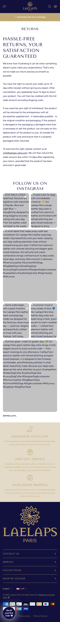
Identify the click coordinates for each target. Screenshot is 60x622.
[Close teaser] (16, 606)
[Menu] (5, 6)
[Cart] (55, 6)
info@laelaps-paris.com (15, 153)
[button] (9, 613)
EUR (22, 588)
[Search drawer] (49, 6)
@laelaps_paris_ (10, 416)
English (6, 588)
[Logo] (30, 6)
